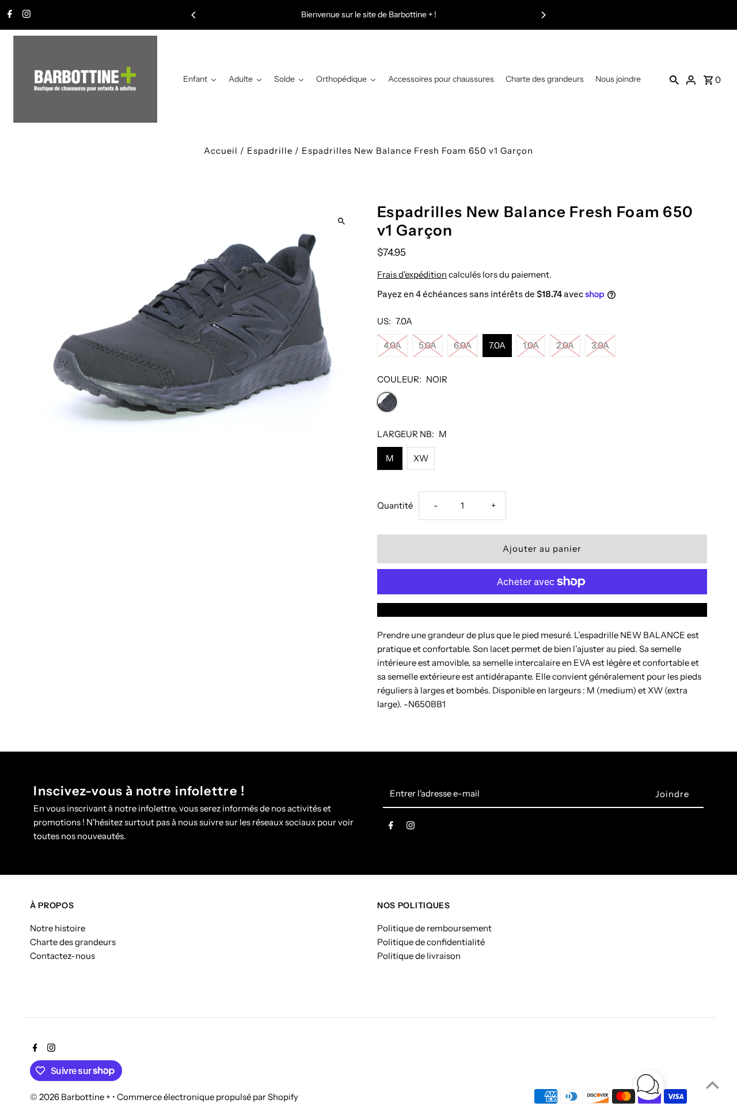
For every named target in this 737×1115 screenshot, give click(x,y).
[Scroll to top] (712, 1085)
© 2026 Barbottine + (71, 1096)
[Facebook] (8, 14)
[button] (648, 1087)
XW (420, 458)
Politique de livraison (419, 955)
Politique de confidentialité (431, 941)
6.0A (463, 345)
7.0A (497, 345)
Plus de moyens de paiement (542, 609)
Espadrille (269, 150)
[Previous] (194, 15)
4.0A (392, 345)
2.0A (565, 345)
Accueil (221, 150)
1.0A (531, 345)
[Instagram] (25, 14)
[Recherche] (674, 79)
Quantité (395, 505)
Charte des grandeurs (73, 941)
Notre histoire (57, 928)
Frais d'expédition (412, 274)
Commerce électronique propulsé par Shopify (207, 1096)
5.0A (427, 345)
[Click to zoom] (341, 221)
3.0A (600, 345)
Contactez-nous (62, 955)
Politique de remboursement (434, 928)
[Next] (543, 15)
